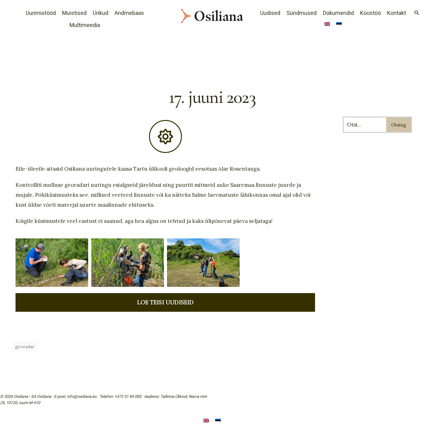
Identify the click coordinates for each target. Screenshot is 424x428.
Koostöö (370, 13)
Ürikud (100, 13)
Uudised (270, 13)
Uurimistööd (41, 13)
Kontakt (396, 13)
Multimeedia (85, 25)
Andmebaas (129, 13)
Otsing (398, 125)
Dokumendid (338, 13)
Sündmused (301, 13)
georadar (24, 346)
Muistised (74, 13)
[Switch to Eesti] (218, 421)
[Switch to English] (327, 25)
